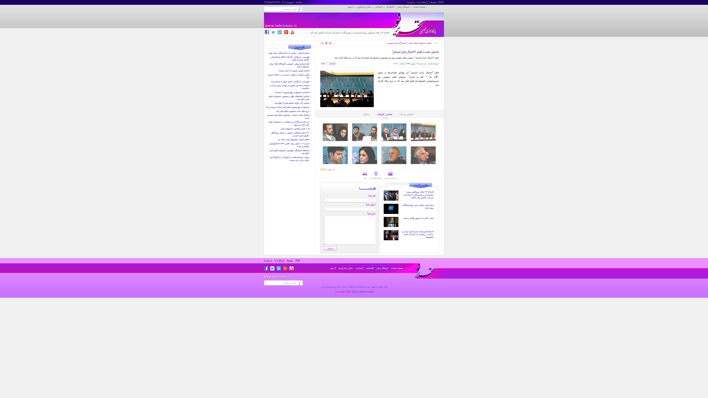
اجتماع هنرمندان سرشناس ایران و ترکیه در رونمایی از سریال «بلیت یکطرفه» (417, 234)
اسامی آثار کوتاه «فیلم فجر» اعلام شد (291, 103)
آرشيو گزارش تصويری (397, 43)
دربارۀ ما (411, 2)
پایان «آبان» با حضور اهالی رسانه (418, 218)
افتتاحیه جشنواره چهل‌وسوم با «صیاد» (292, 92)
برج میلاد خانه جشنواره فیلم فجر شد (292, 111)
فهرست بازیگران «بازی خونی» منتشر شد (290, 81)
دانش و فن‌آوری (346, 268)
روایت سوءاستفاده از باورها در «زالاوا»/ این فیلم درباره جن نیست (289, 158)
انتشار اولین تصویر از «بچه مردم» (294, 70)
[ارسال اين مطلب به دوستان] (390, 175)
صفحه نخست (397, 268)
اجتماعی (359, 268)
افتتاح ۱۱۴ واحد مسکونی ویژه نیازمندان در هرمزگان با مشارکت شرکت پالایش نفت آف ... (348, 32)
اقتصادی (370, 268)
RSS (441, 2)
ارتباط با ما (423, 2)
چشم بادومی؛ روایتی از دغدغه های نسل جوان (288, 53)
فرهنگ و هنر (382, 268)
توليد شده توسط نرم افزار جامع (354, 291)
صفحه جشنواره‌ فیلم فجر (420, 43)
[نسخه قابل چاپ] (365, 175)
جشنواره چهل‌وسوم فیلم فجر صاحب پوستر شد (287, 107)
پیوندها (433, 2)
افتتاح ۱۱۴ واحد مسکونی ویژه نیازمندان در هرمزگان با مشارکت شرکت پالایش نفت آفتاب (418, 195)
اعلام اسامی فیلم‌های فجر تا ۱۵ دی (293, 139)
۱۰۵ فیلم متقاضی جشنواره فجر (294, 128)
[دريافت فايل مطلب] (376, 175)
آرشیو (333, 268)
